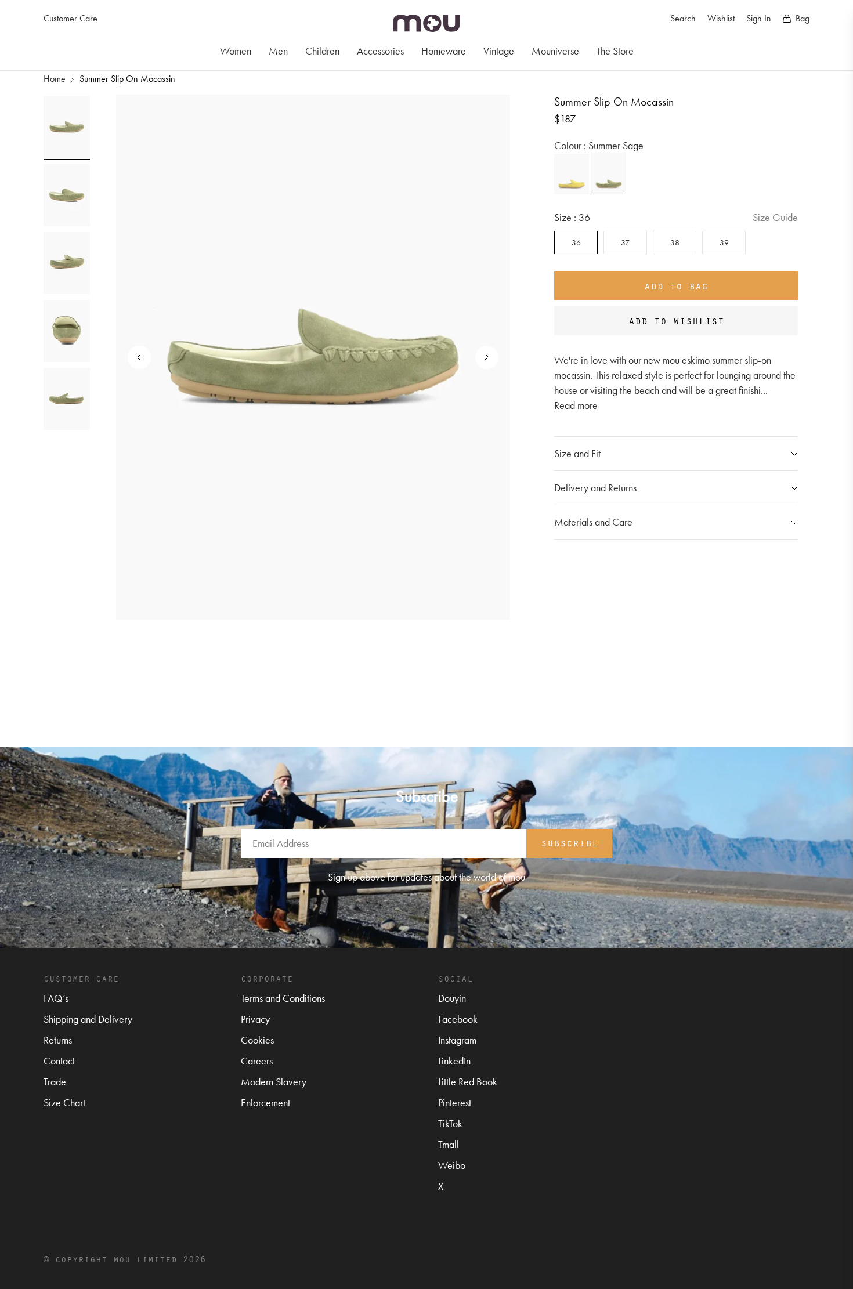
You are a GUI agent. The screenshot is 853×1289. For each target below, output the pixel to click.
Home (55, 79)
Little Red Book (467, 1081)
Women (235, 50)
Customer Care (70, 18)
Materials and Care (593, 521)
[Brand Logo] (426, 23)
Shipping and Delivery (88, 1019)
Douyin (452, 998)
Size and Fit (577, 453)
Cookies (257, 1040)
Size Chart (64, 1102)
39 (724, 242)
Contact (59, 1060)
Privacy (255, 1019)
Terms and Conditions (283, 998)
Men (278, 50)
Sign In (758, 18)
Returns (58, 1040)
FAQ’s (56, 998)
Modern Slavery (273, 1081)
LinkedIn (454, 1060)
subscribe (569, 842)
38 (674, 242)
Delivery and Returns (595, 487)
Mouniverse (555, 50)
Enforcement (265, 1102)
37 (625, 242)
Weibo (451, 1165)
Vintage (498, 50)
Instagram (457, 1040)
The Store (615, 50)
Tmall (448, 1144)
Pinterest (454, 1102)
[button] (481, 357)
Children (322, 50)
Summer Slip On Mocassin (127, 79)
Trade (55, 1081)
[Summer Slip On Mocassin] (571, 174)
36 (576, 242)
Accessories (380, 50)
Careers (257, 1060)
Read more (576, 405)
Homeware (443, 50)
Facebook (458, 1019)
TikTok (450, 1123)
